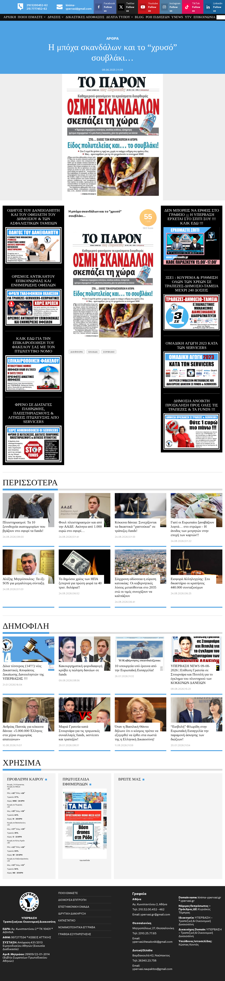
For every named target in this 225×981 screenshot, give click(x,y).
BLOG (139, 17)
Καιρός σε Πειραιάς (14, 805)
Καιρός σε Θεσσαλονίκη (16, 823)
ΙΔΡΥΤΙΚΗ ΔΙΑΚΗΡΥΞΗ (72, 913)
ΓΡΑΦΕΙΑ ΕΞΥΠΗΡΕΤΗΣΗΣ (74, 934)
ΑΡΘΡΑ (112, 38)
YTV (188, 17)
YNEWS (177, 17)
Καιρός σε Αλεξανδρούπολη (17, 859)
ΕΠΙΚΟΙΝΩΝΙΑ (205, 17)
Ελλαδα (93, 351)
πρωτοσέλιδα (85, 860)
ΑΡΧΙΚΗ (10, 17)
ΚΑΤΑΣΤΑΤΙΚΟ (66, 920)
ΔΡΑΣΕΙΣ (54, 17)
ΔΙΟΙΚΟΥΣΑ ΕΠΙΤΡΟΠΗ (72, 899)
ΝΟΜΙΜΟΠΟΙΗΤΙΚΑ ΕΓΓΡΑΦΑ (76, 927)
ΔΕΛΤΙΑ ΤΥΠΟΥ (118, 17)
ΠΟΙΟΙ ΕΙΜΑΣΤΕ (30, 17)
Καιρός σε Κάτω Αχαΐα (16, 841)
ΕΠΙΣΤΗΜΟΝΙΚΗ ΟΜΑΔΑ (73, 906)
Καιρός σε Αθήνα (13, 787)
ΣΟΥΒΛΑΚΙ (108, 351)
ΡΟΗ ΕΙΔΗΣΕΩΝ (158, 17)
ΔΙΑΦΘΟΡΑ (76, 351)
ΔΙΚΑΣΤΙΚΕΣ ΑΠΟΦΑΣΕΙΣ (85, 17)
